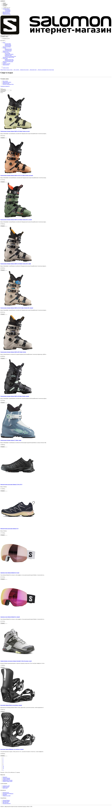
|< (3, 757)
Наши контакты (6, 64)
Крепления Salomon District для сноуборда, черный (11, 705)
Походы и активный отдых (10, 56)
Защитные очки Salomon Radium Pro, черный (10, 616)
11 (3, 767)
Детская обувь (8, 43)
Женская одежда (8, 48)
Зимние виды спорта (9, 54)
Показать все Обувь (7, 46)
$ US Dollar (5, 4)
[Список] (0, 88)
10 (3, 766)
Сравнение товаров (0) (5, 86)
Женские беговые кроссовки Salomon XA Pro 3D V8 (11, 484)
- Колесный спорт (33, 69)
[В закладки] (5, 270)
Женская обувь (8, 44)
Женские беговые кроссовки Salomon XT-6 (9, 528)
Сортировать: (3, 89)
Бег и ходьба (7, 53)
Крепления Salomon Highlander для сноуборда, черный (11, 749)
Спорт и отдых (6, 52)
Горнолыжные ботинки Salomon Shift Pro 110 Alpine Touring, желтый (15, 131)
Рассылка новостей (6, 803)
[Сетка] (2, 88)
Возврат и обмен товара (7, 781)
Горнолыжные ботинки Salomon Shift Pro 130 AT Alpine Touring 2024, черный (16, 307)
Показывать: (2, 91)
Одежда (4, 47)
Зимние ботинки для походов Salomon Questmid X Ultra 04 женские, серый (16, 661)
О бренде (4, 62)
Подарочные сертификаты (8, 793)
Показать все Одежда (7, 50)
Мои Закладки (6, 802)
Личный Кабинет (6, 800)
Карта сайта (5, 787)
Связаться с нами (6, 785)
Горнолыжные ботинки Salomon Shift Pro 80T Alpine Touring (13, 352)
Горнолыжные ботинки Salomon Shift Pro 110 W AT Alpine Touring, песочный (16, 175)
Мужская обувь (8, 45)
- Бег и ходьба (16, 69)
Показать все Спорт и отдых (8, 57)
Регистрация (7, 9)
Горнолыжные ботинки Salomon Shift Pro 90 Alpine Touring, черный (14, 396)
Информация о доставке (7, 780)
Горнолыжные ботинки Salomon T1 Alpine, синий (10, 440)
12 (3, 768)
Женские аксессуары (9, 59)
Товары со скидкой (6, 795)
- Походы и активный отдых (43, 69)
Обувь (4, 42)
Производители (6, 792)
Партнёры (5, 794)
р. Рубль (4, 5)
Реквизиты (5, 777)
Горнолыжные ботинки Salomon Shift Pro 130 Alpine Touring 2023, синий (15, 263)
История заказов (6, 801)
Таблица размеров (6, 778)
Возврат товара (6, 786)
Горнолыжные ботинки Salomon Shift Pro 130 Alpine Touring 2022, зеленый (16, 219)
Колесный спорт (8, 55)
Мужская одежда (8, 49)
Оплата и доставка (6, 63)
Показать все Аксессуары (8, 61)
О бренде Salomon (6, 779)
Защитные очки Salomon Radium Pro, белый (9, 572)
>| (3, 770)
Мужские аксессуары (9, 60)
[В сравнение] (6, 270)
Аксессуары (5, 58)
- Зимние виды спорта (24, 69)
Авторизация (7, 10)
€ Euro (4, 3)
